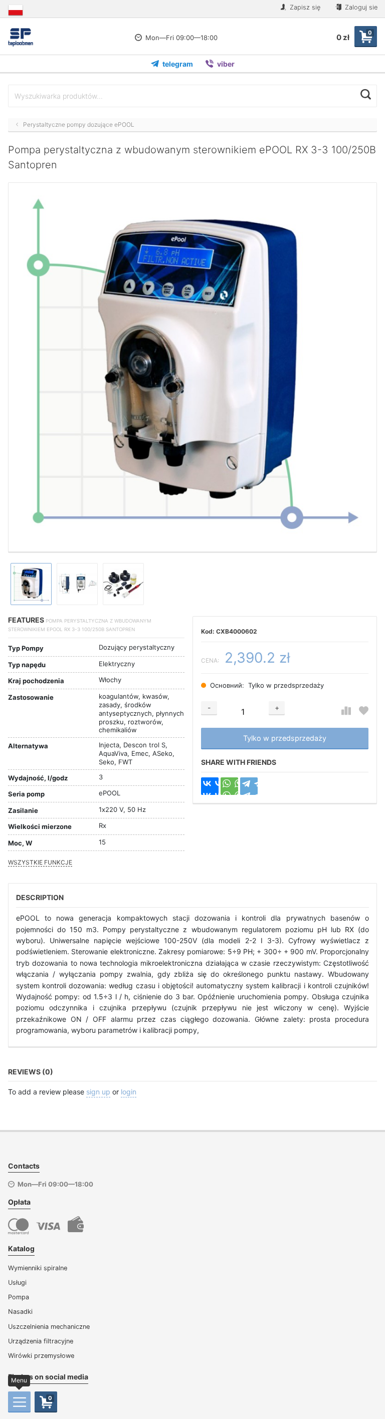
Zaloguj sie (360, 7)
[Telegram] (249, 786)
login (128, 1091)
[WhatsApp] (229, 786)
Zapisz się (304, 7)
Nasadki (20, 1311)
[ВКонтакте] (210, 786)
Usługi (17, 1282)
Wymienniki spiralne (37, 1268)
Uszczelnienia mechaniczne (49, 1326)
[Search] (365, 95)
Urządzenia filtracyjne (40, 1341)
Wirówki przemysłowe (41, 1355)
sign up (98, 1091)
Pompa (18, 1297)
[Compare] (346, 711)
